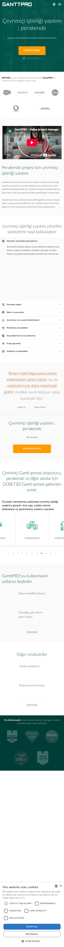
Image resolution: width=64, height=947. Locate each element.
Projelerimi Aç (32, 449)
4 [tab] (27, 553)
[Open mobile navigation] (60, 4)
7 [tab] (41, 553)
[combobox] (56, 886)
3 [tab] (22, 553)
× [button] (60, 886)
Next (55, 553)
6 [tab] (36, 553)
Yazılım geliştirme (29, 666)
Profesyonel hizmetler (32, 685)
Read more (20, 897)
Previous (8, 553)
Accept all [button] (32, 926)
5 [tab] (32, 553)
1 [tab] (13, 553)
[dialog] (32, 914)
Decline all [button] (32, 934)
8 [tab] (46, 553)
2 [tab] (18, 553)
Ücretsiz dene (32, 50)
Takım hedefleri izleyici (31, 593)
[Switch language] (54, 4)
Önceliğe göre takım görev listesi (30, 614)
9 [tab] (50, 553)
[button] (32, 941)
